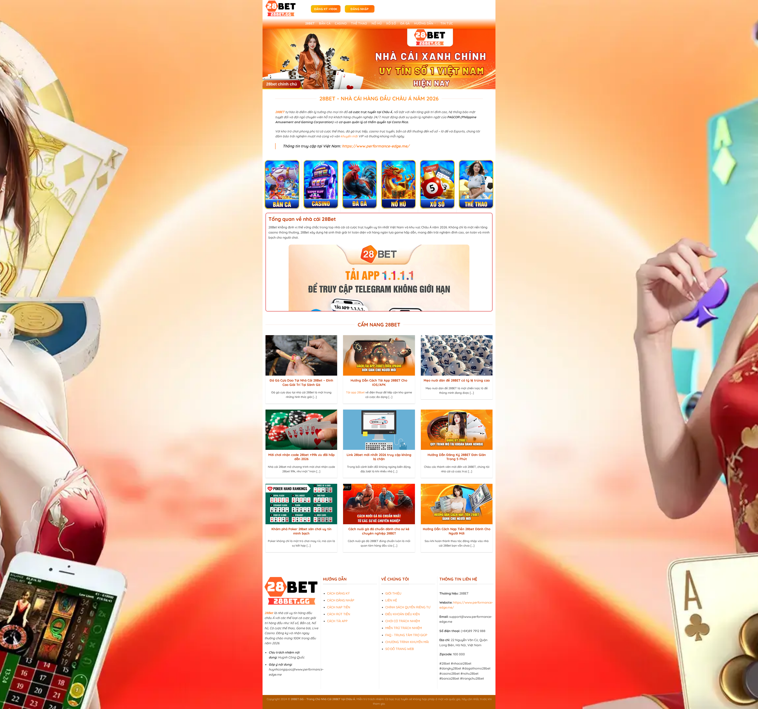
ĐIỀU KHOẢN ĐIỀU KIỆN (402, 614)
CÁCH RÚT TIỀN (338, 614)
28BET (310, 23)
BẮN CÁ (324, 23)
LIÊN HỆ (391, 600)
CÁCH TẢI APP (337, 621)
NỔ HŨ (376, 23)
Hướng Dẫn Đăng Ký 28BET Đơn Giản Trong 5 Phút (457, 457)
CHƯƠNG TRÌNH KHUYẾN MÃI (407, 642)
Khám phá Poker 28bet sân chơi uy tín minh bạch (301, 531)
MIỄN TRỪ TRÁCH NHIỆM (403, 628)
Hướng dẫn (423, 23)
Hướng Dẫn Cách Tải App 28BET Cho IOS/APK (379, 382)
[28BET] (285, 9)
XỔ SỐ (391, 23)
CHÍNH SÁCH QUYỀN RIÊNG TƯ (407, 607)
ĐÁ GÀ (405, 23)
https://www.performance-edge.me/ (375, 146)
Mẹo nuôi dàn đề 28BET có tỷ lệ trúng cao (457, 380)
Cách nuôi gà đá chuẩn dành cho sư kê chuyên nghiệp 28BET (378, 531)
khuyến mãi (349, 136)
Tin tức (446, 23)
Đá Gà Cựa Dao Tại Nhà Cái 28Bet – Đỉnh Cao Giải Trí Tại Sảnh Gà (301, 382)
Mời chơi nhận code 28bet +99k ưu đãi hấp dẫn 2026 (301, 457)
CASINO (341, 23)
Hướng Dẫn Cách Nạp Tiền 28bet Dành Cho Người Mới (456, 531)
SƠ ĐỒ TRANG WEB (399, 649)
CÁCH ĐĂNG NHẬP (340, 600)
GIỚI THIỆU (393, 593)
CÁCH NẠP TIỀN (338, 607)
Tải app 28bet (355, 392)
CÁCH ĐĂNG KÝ (338, 593)
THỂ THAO (359, 23)
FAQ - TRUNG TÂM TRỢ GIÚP (406, 635)
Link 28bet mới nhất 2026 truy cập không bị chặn (379, 457)
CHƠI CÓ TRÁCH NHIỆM (402, 621)
